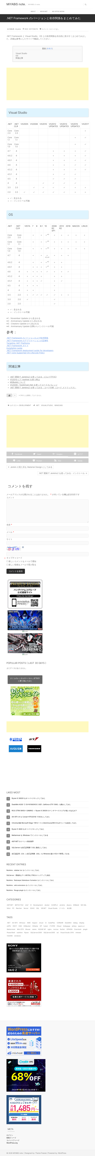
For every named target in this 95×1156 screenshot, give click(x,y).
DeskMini (68, 923)
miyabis (18, 29)
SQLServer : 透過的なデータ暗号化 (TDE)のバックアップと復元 (28, 875)
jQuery (69, 905)
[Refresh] (23, 547)
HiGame (35, 926)
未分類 (69, 908)
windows (58, 405)
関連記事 (19, 58)
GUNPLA (54, 905)
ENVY (15, 926)
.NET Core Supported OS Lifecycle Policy (25, 353)
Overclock (77, 929)
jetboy (74, 926)
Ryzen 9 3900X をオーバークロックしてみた (28, 798)
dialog (75, 923)
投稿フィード (11, 1138)
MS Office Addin (58, 11)
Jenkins (62, 905)
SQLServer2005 (49, 932)
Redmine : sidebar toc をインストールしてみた (22, 870)
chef (26, 905)
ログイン (9, 1135)
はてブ (80, 454)
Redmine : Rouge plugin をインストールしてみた (23, 890)
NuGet (62, 929)
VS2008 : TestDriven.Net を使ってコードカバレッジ (33, 385)
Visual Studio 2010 (67, 932)
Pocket (39, 461)
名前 (9, 525)
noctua (55, 929)
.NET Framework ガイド (17, 345)
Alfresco (22, 923)
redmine (20, 932)
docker (47, 905)
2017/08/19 (33, 29)
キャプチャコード (14, 558)
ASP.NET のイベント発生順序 (23, 841)
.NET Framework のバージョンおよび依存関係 (27, 338)
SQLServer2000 (36, 932)
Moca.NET (44, 11)
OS (17, 56)
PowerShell (11, 932)
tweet (38, 454)
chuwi (41, 923)
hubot (46, 926)
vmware (78, 932)
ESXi (20, 926)
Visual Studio (21, 53)
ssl (58, 932)
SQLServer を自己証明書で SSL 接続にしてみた (29, 847)
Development (25, 405)
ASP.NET (10, 905)
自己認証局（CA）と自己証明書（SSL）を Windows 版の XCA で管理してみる (40, 854)
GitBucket (27, 926)
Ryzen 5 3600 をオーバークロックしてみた (28, 829)
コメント (10, 497)
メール (10, 532)
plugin (85, 929)
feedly (79, 461)
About (33, 11)
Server (26, 908)
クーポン (62, 908)
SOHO (32, 908)
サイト (9, 539)
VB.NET (43, 908)
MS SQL (83, 905)
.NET (37, 405)
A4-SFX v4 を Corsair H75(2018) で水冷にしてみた (31, 817)
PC (13, 908)
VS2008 (10, 936)
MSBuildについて (17, 382)
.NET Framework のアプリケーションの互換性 (27, 340)
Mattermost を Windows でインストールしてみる (30, 835)
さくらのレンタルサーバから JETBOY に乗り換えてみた (25, 679)
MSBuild (76, 905)
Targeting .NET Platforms (18, 343)
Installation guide (14, 348)
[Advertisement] (47, 84)
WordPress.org (12, 1143)
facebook (18, 454)
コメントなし (54, 29)
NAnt (9, 908)
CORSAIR (60, 923)
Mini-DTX (20, 929)
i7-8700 (52, 926)
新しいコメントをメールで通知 (22, 561)
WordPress (62, 1153)
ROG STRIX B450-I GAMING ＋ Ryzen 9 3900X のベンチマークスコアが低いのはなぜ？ (44, 811)
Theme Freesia (40, 1153)
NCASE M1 (42, 929)
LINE (18, 461)
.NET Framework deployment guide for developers (29, 350)
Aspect (34, 923)
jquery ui (81, 926)
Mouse (27, 929)
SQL (37, 908)
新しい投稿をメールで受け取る (22, 565)
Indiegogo (66, 926)
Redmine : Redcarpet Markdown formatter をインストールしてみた (30, 880)
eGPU (9, 926)
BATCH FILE (19, 905)
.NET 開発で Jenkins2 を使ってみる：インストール (63, 473)
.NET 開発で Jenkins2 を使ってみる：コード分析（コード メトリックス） (43, 387)
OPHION (69, 929)
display (81, 923)
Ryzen (26, 932)
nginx (50, 929)
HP (41, 926)
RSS (59, 461)
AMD (28, 923)
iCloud (59, 926)
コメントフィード (12, 1140)
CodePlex (51, 923)
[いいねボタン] (9, 395)
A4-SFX (14, 923)
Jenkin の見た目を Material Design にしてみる (30, 467)
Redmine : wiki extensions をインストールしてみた (24, 885)
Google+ (59, 454)
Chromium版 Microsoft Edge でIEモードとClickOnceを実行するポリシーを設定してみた (44, 823)
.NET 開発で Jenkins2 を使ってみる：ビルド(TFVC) (33, 377)
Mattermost (11, 929)
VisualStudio (47, 405)
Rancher (19, 908)
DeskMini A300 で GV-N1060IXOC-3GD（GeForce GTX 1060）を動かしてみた (41, 804)
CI (31, 905)
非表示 (49, 49)
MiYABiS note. (16, 4)
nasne (34, 929)
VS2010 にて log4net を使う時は (25, 379)
